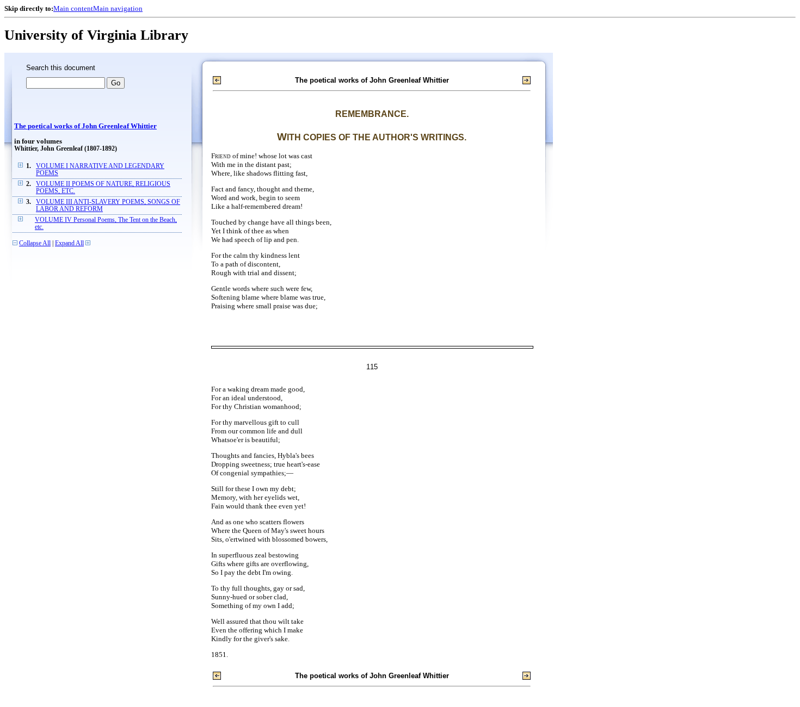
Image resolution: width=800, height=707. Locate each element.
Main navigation (118, 8)
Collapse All (35, 243)
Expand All (69, 243)
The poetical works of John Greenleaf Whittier (85, 126)
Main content (73, 8)
